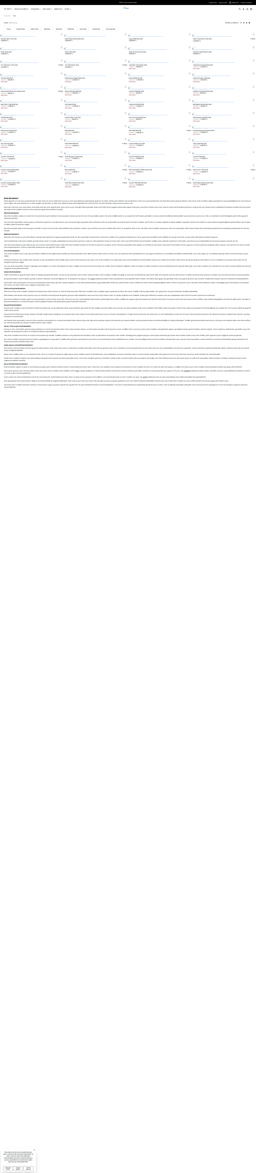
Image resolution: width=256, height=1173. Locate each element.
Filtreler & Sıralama (231, 23)
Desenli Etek (20, 29)
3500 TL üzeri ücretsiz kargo (128, 2)
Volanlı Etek (96, 29)
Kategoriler (7, 16)
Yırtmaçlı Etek (110, 29)
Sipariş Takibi (223, 3)
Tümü (8, 29)
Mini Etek (59, 29)
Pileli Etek (71, 29)
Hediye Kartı (213, 3)
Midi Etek (47, 29)
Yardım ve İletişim (246, 3)
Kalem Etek (34, 29)
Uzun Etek (83, 29)
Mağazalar (235, 2)
